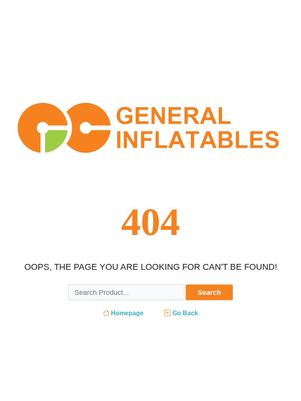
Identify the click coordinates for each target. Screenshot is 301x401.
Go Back (184, 313)
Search (209, 292)
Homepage (126, 313)
